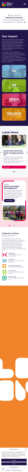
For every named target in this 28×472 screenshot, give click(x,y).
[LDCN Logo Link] (7, 4)
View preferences (14, 467)
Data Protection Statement (16, 470)
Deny (14, 463)
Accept (14, 460)
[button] (26, 449)
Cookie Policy (8, 470)
